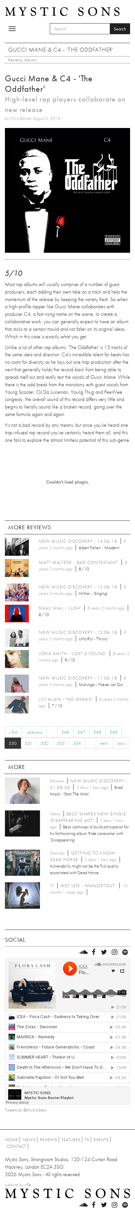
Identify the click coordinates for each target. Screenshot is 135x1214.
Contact (16, 1146)
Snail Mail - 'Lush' (60, 608)
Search (120, 29)
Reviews (15, 60)
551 (29, 743)
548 (97, 732)
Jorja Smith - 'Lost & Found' (72, 653)
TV (87, 1139)
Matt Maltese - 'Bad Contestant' (78, 562)
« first (13, 732)
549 (113, 732)
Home (11, 1139)
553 (61, 743)
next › (104, 743)
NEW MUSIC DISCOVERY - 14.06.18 (78, 541)
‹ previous (34, 732)
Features (71, 1139)
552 (45, 743)
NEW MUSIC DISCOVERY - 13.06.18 (78, 587)
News (29, 1139)
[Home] (62, 11)
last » (121, 743)
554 (77, 743)
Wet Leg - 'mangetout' (88, 885)
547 (81, 732)
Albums (30, 60)
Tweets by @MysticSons (26, 1110)
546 (65, 732)
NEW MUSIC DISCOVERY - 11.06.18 (78, 678)
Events (101, 1139)
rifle (28, 1185)
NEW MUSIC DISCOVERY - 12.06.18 (78, 632)
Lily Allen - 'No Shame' (66, 699)
